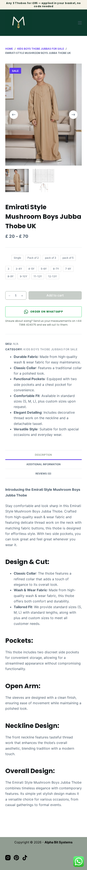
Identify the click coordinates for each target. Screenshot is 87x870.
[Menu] (80, 23)
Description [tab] (43, 454)
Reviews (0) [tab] (43, 473)
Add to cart (55, 295)
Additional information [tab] (43, 464)
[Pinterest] (16, 857)
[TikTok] (24, 857)
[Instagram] (8, 857)
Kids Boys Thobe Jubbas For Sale (50, 349)
